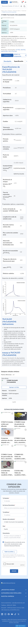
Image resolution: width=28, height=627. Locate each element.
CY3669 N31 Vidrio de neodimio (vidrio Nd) (20, 457)
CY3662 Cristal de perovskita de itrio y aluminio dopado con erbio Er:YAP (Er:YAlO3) (20, 440)
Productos (10, 10)
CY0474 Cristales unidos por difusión (7, 424)
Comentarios (6, 533)
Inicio (6, 10)
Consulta (4, 2)
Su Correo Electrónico (9, 505)
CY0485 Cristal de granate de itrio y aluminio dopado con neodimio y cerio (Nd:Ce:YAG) (20, 424)
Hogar (2, 10)
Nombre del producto (9, 519)
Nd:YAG (23, 50)
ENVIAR (14, 571)
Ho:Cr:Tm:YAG (12, 51)
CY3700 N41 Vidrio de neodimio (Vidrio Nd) (7, 473)
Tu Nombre (6, 498)
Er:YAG (18, 50)
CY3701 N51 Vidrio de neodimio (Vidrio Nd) (20, 473)
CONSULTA (7, 55)
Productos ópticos (16, 10)
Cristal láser (24, 10)
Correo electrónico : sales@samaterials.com (13, 603)
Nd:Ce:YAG (4, 51)
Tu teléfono (6, 512)
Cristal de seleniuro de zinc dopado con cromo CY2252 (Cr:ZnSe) (7, 440)
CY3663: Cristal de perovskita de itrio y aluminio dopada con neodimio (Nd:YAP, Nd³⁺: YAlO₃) (7, 457)
